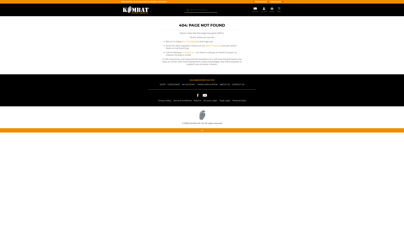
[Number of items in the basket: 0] (272, 8)
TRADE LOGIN (275, 2)
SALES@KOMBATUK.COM (202, 80)
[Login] (264, 9)
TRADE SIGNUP (261, 2)
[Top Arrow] (202, 130)
